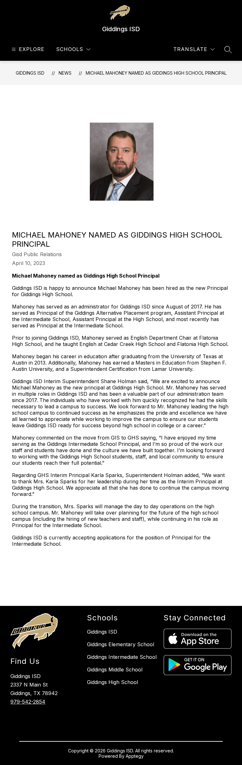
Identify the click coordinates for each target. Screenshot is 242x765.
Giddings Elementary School (120, 644)
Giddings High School (112, 682)
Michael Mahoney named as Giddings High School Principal (156, 73)
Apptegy (135, 756)
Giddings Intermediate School (122, 657)
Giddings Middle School (114, 669)
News (65, 73)
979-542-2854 (27, 702)
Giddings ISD (30, 73)
